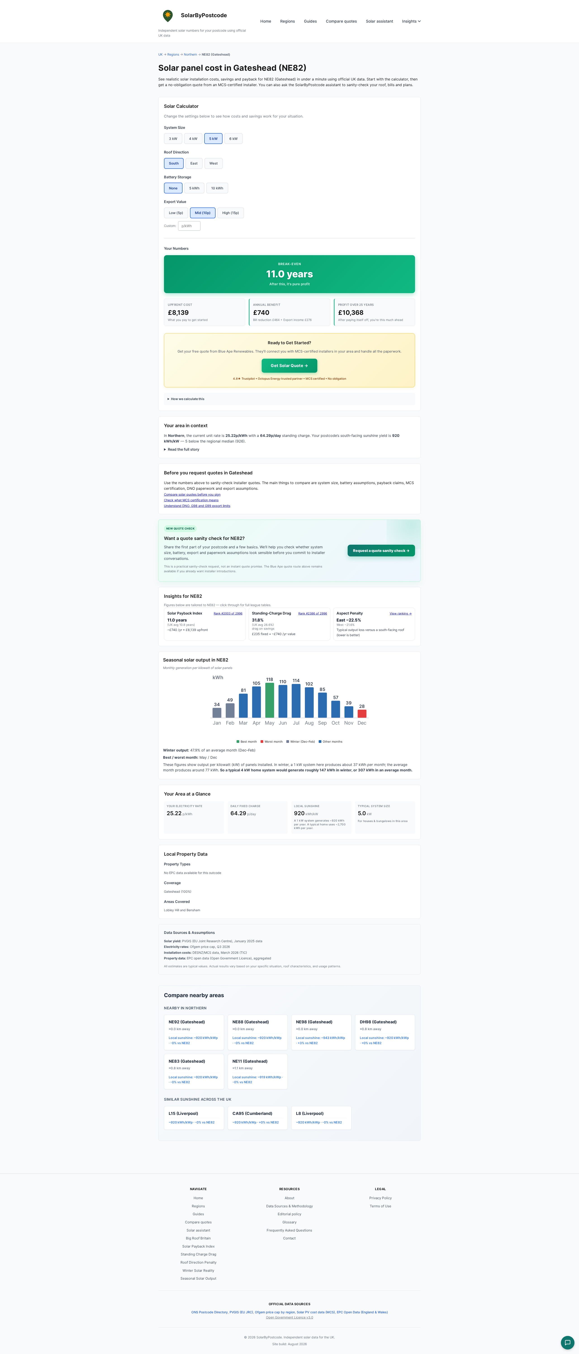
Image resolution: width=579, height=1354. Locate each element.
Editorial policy (289, 1214)
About (289, 1198)
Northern (190, 54)
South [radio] (174, 163)
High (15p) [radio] (230, 213)
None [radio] (173, 188)
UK (160, 54)
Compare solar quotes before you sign (192, 494)
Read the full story (183, 449)
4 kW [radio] (193, 139)
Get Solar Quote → (289, 365)
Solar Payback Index (198, 1246)
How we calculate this (187, 399)
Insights (409, 21)
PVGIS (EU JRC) (241, 1312)
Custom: (170, 226)
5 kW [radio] (213, 139)
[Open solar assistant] (567, 1342)
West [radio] (213, 163)
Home (265, 21)
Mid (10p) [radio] (203, 213)
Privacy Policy (380, 1198)
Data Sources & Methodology (289, 1206)
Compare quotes (341, 21)
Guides (310, 21)
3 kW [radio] (173, 139)
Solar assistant (379, 21)
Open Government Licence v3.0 (289, 1317)
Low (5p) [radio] (176, 213)
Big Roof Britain (198, 1238)
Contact (289, 1238)
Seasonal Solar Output (198, 1278)
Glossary (289, 1222)
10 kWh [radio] (217, 188)
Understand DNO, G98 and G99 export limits (197, 506)
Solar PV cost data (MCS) (316, 1312)
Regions (287, 21)
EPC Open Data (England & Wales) (362, 1312)
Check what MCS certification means (191, 500)
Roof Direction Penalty (198, 1262)
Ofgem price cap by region (275, 1312)
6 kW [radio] (233, 139)
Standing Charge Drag (198, 1254)
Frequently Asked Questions (289, 1230)
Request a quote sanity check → (381, 550)
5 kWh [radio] (194, 188)
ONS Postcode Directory (209, 1312)
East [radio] (194, 163)
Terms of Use (380, 1206)
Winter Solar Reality (198, 1270)
